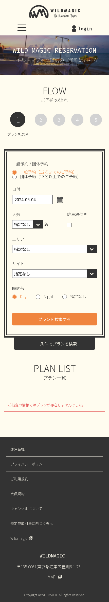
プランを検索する (54, 319)
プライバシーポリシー (28, 464)
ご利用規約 (19, 478)
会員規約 (17, 493)
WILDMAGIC (54, 11)
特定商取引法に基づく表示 (31, 523)
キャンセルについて (26, 508)
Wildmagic (18, 538)
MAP (51, 577)
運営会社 (17, 449)
